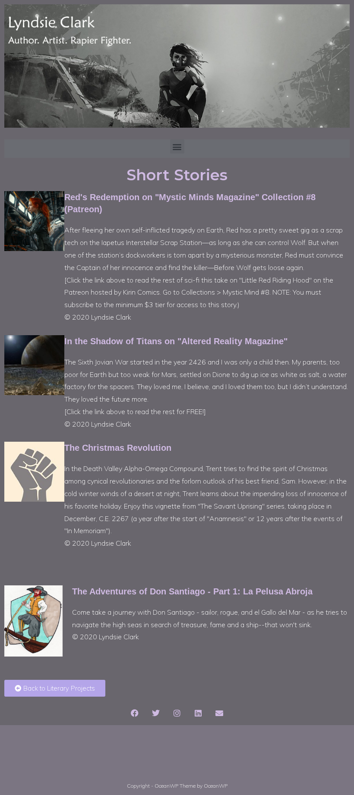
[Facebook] (134, 713)
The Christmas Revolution (117, 447)
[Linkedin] (198, 713)
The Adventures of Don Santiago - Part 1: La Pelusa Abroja (192, 591)
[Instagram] (177, 713)
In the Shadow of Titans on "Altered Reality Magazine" (176, 341)
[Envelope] (219, 713)
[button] (177, 146)
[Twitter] (156, 713)
